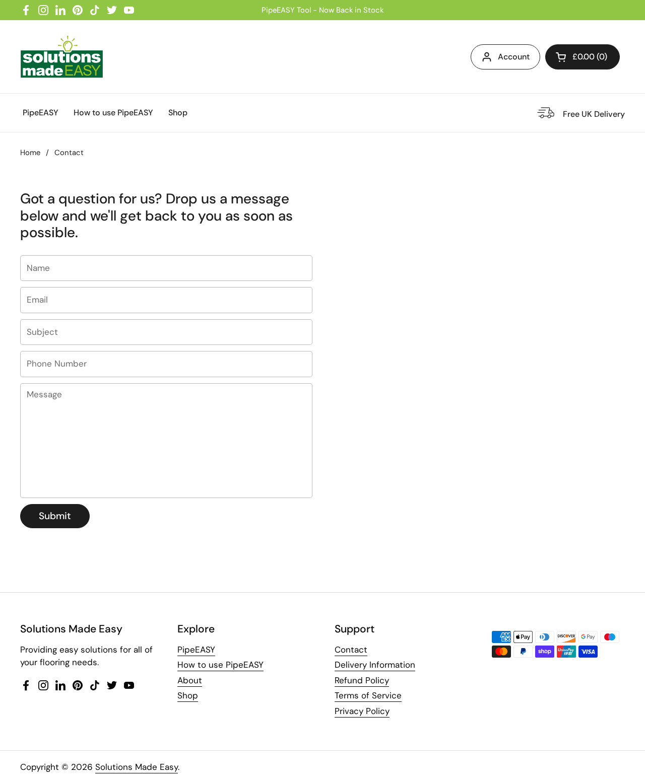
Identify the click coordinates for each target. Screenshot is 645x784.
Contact (351, 649)
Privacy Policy (362, 711)
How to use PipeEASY (220, 664)
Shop (187, 695)
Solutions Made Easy (136, 766)
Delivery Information (375, 664)
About (189, 680)
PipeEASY (196, 649)
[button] (582, 56)
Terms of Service (368, 695)
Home (30, 153)
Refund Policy (362, 680)
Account (514, 56)
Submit (55, 516)
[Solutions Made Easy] (61, 56)
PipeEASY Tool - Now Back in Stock (322, 10)
